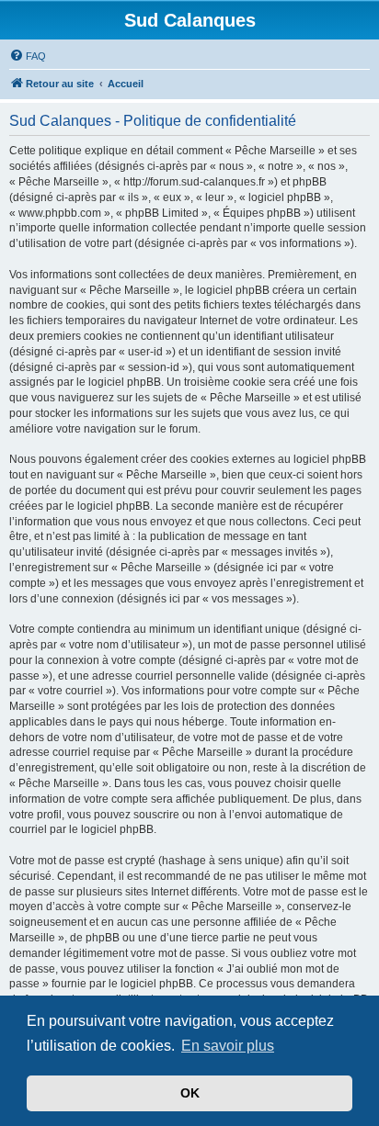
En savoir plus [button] (227, 1045)
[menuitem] (27, 56)
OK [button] (190, 1093)
